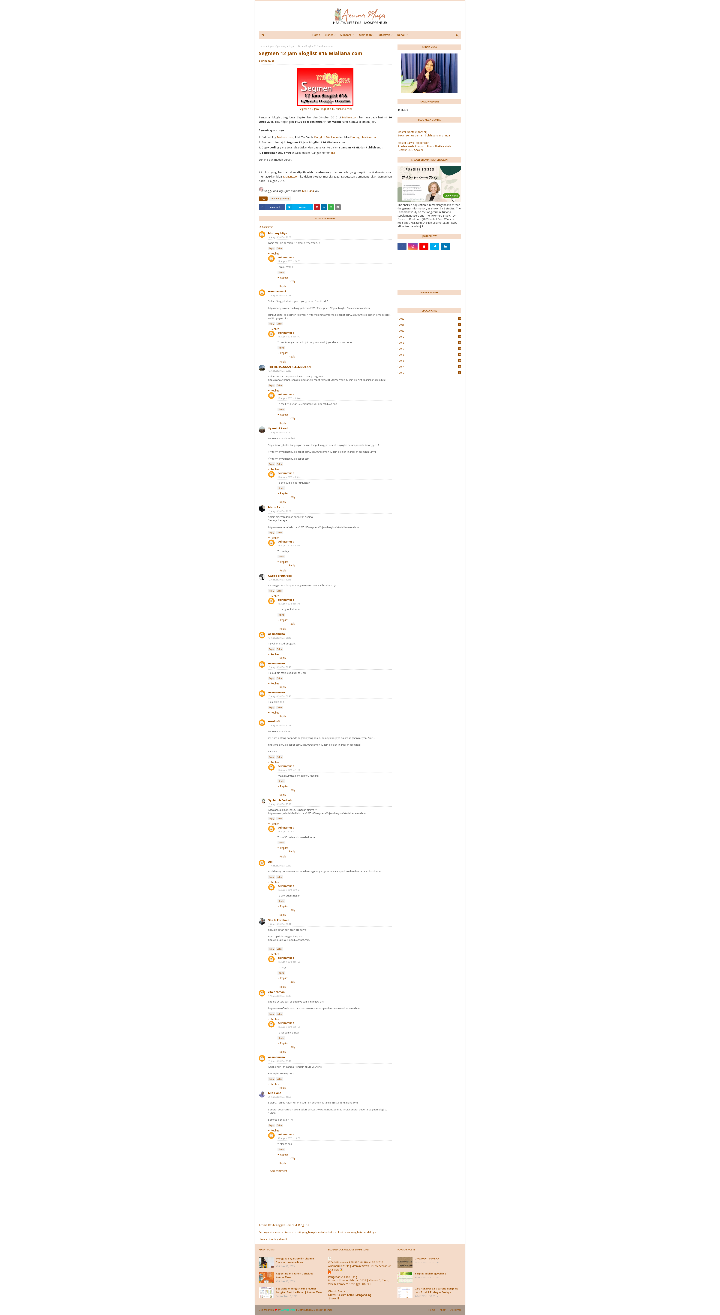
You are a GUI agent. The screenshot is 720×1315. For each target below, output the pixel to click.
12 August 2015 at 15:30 (279, 432)
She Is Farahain (278, 920)
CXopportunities (280, 575)
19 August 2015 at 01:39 (289, 961)
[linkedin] (445, 246)
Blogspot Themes (323, 1309)
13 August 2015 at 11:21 (279, 725)
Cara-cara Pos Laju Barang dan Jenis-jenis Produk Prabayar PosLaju (437, 1290)
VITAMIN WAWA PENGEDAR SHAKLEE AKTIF (355, 1262)
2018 (430, 342)
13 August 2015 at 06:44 (289, 398)
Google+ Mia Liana (326, 137)
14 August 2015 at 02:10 (279, 865)
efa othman (276, 992)
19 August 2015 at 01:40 (279, 1061)
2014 (430, 366)
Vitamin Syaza (336, 1291)
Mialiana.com (350, 117)
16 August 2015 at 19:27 (289, 889)
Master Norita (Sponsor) (412, 132)
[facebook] (402, 246)
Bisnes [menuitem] (329, 35)
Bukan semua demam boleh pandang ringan (424, 135)
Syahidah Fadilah (280, 800)
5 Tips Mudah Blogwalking (430, 1273)
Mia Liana (308, 191)
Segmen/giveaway (277, 46)
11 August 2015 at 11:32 (279, 295)
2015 (430, 360)
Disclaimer (455, 1309)
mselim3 (274, 721)
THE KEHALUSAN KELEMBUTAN (289, 367)
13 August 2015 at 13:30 (279, 804)
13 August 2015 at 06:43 (279, 637)
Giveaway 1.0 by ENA (427, 1258)
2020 (429, 330)
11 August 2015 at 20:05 (289, 261)
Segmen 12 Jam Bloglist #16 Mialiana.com (325, 109)
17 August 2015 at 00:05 (279, 995)
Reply (271, 248)
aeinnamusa (266, 60)
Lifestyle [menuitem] (384, 35)
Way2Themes (288, 1309)
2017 (430, 348)
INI (333, 152)
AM (270, 861)
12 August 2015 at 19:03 (279, 579)
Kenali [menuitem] (401, 35)
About (443, 1309)
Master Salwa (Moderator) (414, 143)
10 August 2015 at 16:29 (279, 237)
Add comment (278, 1171)
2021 (429, 324)
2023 (430, 318)
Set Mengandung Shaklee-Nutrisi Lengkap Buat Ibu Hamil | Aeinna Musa (299, 1290)
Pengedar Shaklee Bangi (343, 1277)
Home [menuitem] (316, 35)
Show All (334, 1298)
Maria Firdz (276, 507)
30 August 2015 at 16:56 (279, 1096)
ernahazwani (277, 291)
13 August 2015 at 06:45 (289, 603)
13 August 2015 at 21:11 (289, 831)
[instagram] (412, 246)
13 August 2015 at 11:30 (289, 770)
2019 (430, 336)
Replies (275, 253)
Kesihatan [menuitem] (365, 35)
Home (262, 46)
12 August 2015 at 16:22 (279, 511)
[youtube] (423, 246)
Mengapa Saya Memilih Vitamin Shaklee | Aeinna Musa (295, 1260)
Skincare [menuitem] (345, 35)
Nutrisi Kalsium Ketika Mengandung (349, 1295)
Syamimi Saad (278, 428)
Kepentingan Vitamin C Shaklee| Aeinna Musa (295, 1275)
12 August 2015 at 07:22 (279, 370)
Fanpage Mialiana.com (364, 137)
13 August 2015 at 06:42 (289, 336)
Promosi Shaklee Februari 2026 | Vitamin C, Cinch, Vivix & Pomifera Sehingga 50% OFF (358, 1282)
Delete (279, 248)
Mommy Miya (277, 233)
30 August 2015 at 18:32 (289, 1138)
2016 (430, 354)
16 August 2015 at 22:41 (279, 924)
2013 (429, 372)
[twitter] (434, 246)
